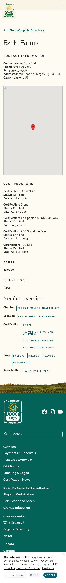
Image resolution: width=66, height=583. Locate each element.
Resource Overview (17, 459)
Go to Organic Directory (27, 30)
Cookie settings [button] (15, 575)
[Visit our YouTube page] (60, 412)
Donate (8, 544)
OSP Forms (11, 466)
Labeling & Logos (16, 473)
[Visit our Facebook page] (44, 412)
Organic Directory (16, 529)
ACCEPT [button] (50, 575)
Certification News (16, 479)
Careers (9, 550)
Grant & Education (16, 507)
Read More (48, 568)
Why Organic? (13, 522)
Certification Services (19, 501)
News (7, 536)
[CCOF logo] (9, 10)
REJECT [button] (34, 575)
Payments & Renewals (19, 453)
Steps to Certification (18, 494)
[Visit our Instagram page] (52, 412)
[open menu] (61, 5)
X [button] (63, 555)
